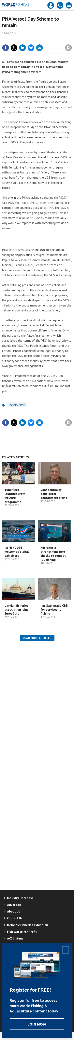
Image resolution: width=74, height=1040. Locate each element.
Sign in (22, 39)
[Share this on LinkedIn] (22, 47)
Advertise (14, 905)
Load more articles (37, 638)
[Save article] (68, 47)
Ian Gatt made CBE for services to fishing (54, 609)
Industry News (17, 405)
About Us (13, 911)
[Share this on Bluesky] (31, 47)
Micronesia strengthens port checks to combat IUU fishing (53, 554)
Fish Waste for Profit (22, 932)
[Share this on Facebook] (5, 47)
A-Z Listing (15, 938)
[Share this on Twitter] (14, 47)
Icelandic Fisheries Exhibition (27, 925)
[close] (71, 39)
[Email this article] (39, 47)
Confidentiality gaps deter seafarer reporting (54, 494)
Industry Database (20, 898)
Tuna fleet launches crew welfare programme (15, 496)
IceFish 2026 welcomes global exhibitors (17, 552)
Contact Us (14, 918)
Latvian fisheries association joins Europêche (16, 609)
